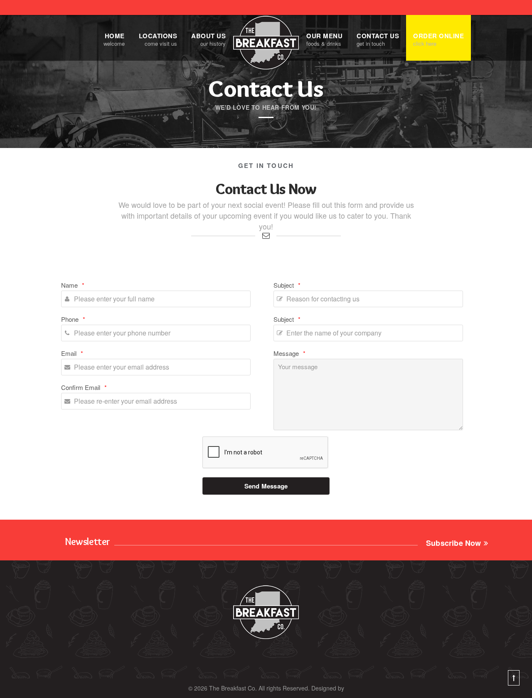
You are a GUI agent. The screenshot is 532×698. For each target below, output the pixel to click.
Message (289, 353)
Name (72, 285)
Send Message (266, 486)
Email (72, 353)
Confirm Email (84, 387)
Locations (158, 39)
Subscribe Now (453, 541)
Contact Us (378, 39)
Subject (286, 285)
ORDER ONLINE (438, 39)
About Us (208, 39)
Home (114, 39)
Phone (73, 319)
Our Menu (324, 39)
